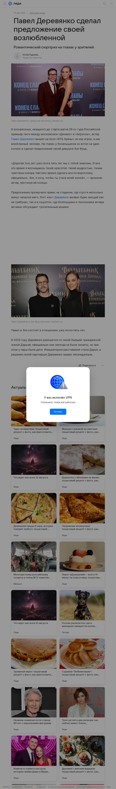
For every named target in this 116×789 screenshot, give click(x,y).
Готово (58, 411)
